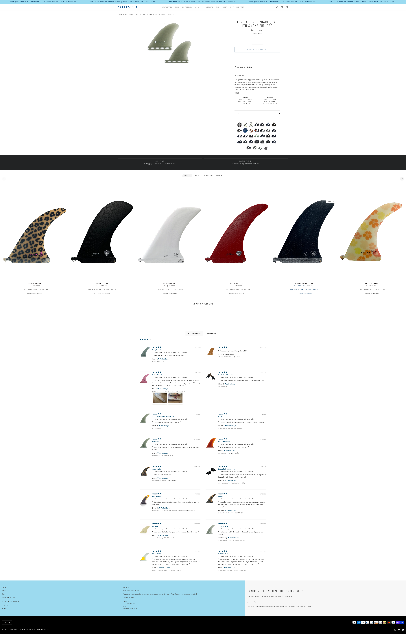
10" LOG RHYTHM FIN (224, 357)
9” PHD (220, 417)
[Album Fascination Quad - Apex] (274, 125)
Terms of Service (300, 606)
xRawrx (221, 496)
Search (4, 590)
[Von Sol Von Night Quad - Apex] (251, 142)
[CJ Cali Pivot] (102, 231)
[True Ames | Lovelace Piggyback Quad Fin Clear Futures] (246, 125)
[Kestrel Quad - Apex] (269, 142)
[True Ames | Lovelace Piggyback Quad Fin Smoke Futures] (251, 125)
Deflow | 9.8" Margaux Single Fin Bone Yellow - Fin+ (167, 570)
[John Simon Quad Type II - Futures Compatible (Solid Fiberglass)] (260, 148)
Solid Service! (223, 526)
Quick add (34, 278)
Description (240, 76)
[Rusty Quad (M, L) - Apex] (240, 137)
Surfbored (9, 630)
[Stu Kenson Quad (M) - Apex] (251, 137)
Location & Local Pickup (10, 601)
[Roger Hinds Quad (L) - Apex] (274, 131)
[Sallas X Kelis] (371, 231)
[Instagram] (395, 630)
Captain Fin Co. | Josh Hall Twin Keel (162, 538)
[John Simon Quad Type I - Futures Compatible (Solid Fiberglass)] (255, 148)
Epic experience (224, 442)
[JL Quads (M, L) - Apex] (263, 125)
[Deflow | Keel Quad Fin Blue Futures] (246, 131)
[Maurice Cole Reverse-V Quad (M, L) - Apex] (257, 125)
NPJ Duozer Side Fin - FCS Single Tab (228, 483)
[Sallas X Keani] (34, 231)
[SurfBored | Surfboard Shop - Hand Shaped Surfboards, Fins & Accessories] (403, 630)
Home (120, 14)
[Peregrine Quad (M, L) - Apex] (246, 142)
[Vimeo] (399, 630)
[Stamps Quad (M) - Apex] (257, 137)
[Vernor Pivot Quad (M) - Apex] (257, 131)
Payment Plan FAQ (8, 598)
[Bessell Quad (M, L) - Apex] (263, 137)
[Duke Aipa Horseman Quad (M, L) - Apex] (269, 125)
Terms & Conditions (27, 630)
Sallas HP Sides (222, 386)
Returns (4, 608)
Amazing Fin (156, 469)
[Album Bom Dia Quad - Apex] (249, 148)
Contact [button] (126, 587)
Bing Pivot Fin (157, 350)
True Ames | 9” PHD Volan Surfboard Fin (230, 428)
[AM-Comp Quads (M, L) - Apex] (263, 142)
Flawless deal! (223, 554)
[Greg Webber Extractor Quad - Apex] (269, 131)
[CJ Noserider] (169, 231)
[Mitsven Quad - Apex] (274, 137)
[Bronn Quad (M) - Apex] (257, 142)
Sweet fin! (155, 442)
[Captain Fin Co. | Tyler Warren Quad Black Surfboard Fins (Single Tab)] (265, 148)
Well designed (157, 496)
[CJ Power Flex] (236, 231)
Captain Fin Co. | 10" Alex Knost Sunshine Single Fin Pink (168, 391)
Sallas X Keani (156, 480)
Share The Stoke (244, 67)
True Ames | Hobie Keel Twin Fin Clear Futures (232, 570)
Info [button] (4, 587)
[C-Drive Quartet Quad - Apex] (263, 131)
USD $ (6, 622)
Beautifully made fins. (226, 469)
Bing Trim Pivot (156, 361)
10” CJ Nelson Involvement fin (163, 417)
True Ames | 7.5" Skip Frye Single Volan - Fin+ (231, 540)
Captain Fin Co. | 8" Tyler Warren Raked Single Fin (167, 510)
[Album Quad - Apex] (240, 131)
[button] (167, 7)
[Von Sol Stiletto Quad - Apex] (246, 137)
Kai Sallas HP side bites (226, 375)
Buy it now (257, 58)
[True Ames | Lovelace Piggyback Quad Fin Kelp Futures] (251, 131)
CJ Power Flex (156, 455)
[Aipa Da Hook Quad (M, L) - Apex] (269, 137)
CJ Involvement (156, 428)
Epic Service (156, 554)
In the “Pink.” (157, 375)
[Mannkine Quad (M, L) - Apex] (274, 142)
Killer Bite (155, 526)
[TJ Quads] (240, 125)
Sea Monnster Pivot (224, 453)
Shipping (5, 605)
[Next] (402, 179)
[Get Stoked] (401, 602)
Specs (237, 113)
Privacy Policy (287, 606)
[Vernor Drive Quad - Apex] (240, 142)
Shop (3, 594)
